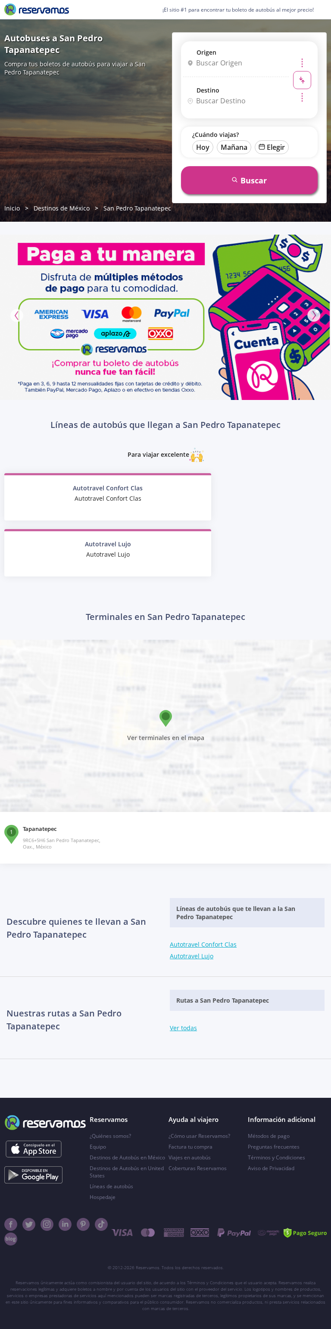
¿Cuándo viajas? (215, 134)
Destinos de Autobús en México (127, 1157)
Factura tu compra (190, 1146)
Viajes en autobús (190, 1157)
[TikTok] (101, 1224)
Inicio (12, 208)
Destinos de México (62, 208)
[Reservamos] (36, 9)
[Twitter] (28, 1224)
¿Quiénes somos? (110, 1136)
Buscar (253, 180)
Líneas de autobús (111, 1186)
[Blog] (10, 1239)
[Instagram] (47, 1224)
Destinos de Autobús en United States (127, 1172)
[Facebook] (10, 1224)
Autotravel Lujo (191, 956)
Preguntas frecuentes (274, 1146)
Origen (206, 52)
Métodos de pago (269, 1136)
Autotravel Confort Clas (203, 944)
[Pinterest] (83, 1224)
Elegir (276, 147)
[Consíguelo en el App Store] (33, 1149)
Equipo (98, 1146)
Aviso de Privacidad (271, 1168)
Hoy (202, 147)
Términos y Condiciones (276, 1157)
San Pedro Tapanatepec (137, 208)
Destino (208, 90)
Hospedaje (103, 1197)
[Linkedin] (65, 1224)
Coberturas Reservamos (198, 1168)
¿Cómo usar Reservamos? (199, 1136)
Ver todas (183, 1028)
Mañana (234, 147)
